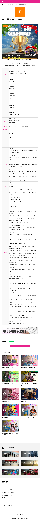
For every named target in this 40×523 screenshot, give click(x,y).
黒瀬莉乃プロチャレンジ (7, 367)
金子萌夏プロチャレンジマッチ (8, 383)
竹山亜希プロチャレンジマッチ (27, 417)
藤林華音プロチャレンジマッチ (8, 417)
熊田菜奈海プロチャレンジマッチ (28, 367)
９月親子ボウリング (25, 401)
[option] (20, 42)
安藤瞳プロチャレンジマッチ (8, 401)
